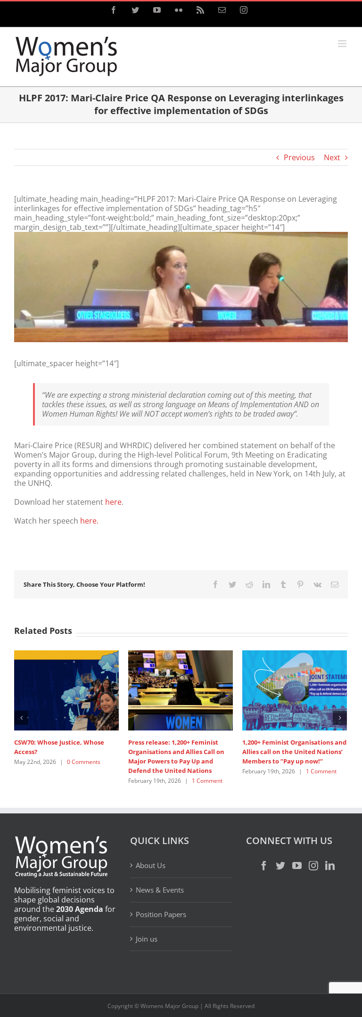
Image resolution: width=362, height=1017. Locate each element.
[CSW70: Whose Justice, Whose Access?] (66, 690)
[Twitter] (280, 865)
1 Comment (207, 781)
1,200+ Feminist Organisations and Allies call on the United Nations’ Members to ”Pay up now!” (294, 751)
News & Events (160, 889)
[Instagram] (313, 865)
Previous (299, 157)
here (113, 502)
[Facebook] (264, 865)
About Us (150, 865)
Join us (146, 938)
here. (89, 521)
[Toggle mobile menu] (343, 44)
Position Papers (161, 914)
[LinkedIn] (330, 865)
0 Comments (83, 762)
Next (332, 157)
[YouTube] (297, 865)
